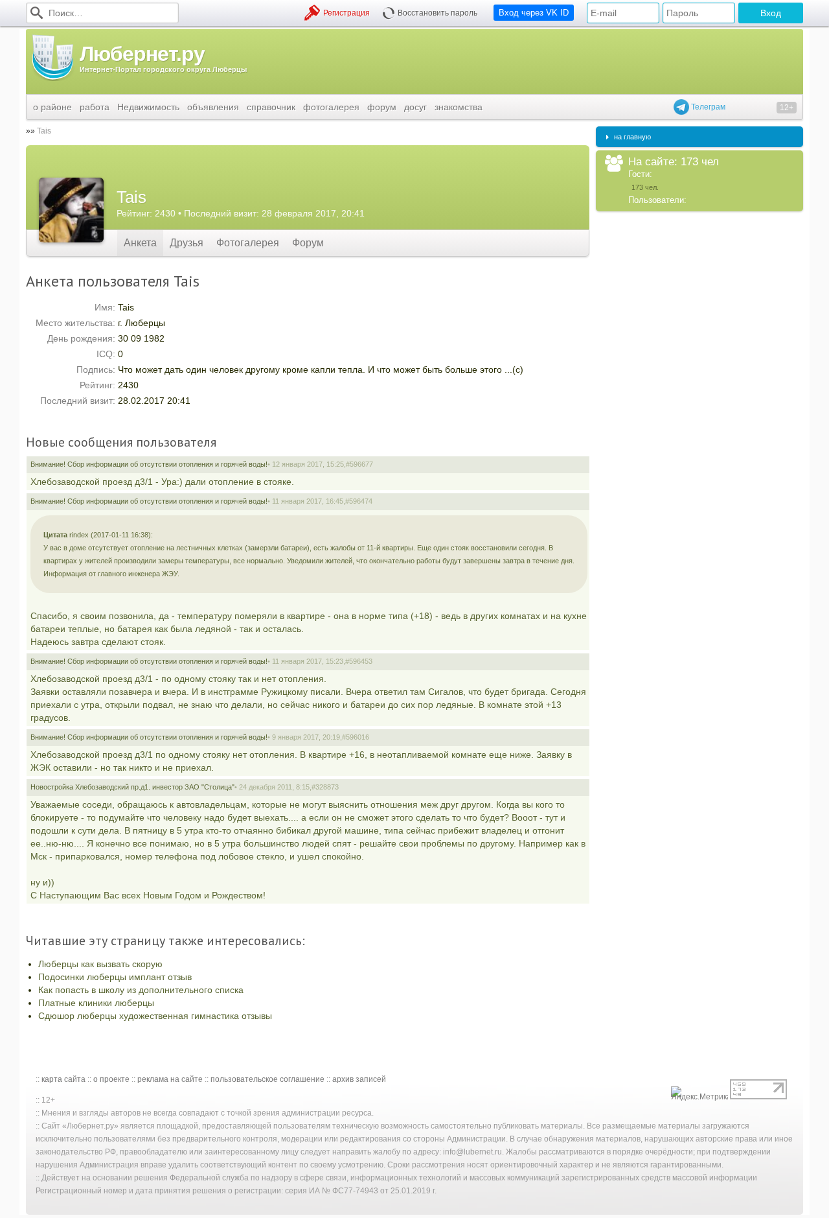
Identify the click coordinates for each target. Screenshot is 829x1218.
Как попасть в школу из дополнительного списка (141, 990)
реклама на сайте (170, 1079)
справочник (271, 107)
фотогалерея (331, 107)
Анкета (140, 242)
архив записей (359, 1079)
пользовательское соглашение (267, 1079)
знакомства (459, 107)
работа (94, 107)
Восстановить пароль (437, 13)
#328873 (325, 787)
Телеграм (707, 106)
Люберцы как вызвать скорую (100, 964)
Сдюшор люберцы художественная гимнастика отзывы (155, 1016)
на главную (632, 137)
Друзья (186, 242)
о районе (52, 107)
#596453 (358, 661)
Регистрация (346, 13)
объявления (213, 107)
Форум (308, 242)
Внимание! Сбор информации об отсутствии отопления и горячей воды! (148, 464)
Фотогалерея (247, 242)
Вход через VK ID (534, 13)
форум (381, 107)
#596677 (359, 464)
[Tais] (71, 210)
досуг (415, 107)
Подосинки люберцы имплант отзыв (115, 977)
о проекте (111, 1079)
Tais (44, 130)
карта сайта (63, 1079)
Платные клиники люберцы (96, 1003)
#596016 (355, 737)
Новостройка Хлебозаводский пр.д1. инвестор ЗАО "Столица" (132, 787)
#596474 (358, 501)
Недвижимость (148, 107)
